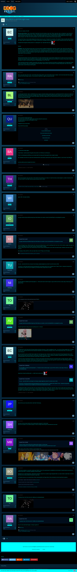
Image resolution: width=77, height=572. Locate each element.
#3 (73, 91)
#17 (73, 438)
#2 (73, 72)
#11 (73, 279)
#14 (73, 347)
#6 (73, 175)
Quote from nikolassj (24, 365)
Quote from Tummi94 (24, 378)
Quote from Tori (23, 518)
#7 (73, 194)
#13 (73, 317)
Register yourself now (37, 546)
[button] (5, 559)
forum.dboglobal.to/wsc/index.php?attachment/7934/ (28, 449)
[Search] (75, 1)
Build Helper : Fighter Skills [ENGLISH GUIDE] (26, 479)
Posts (4, 43)
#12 (73, 297)
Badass (26, 167)
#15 (73, 400)
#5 (73, 148)
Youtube (46, 129)
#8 (73, 215)
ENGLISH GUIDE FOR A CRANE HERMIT (25, 482)
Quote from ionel (23, 239)
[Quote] (73, 67)
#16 (73, 421)
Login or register (69, 1)
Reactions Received (6, 42)
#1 (73, 28)
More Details (70, 570)
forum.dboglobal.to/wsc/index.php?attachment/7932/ (28, 299)
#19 (73, 494)
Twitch (46, 128)
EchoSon (8, 20)
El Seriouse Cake (32, 82)
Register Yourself (36, 549)
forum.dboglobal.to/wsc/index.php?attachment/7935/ (48, 449)
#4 (73, 115)
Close (74, 570)
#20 (73, 515)
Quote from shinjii (23, 442)
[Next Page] (6, 24)
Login (44, 549)
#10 (73, 261)
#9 (73, 235)
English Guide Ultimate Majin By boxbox (25, 484)
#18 (73, 468)
